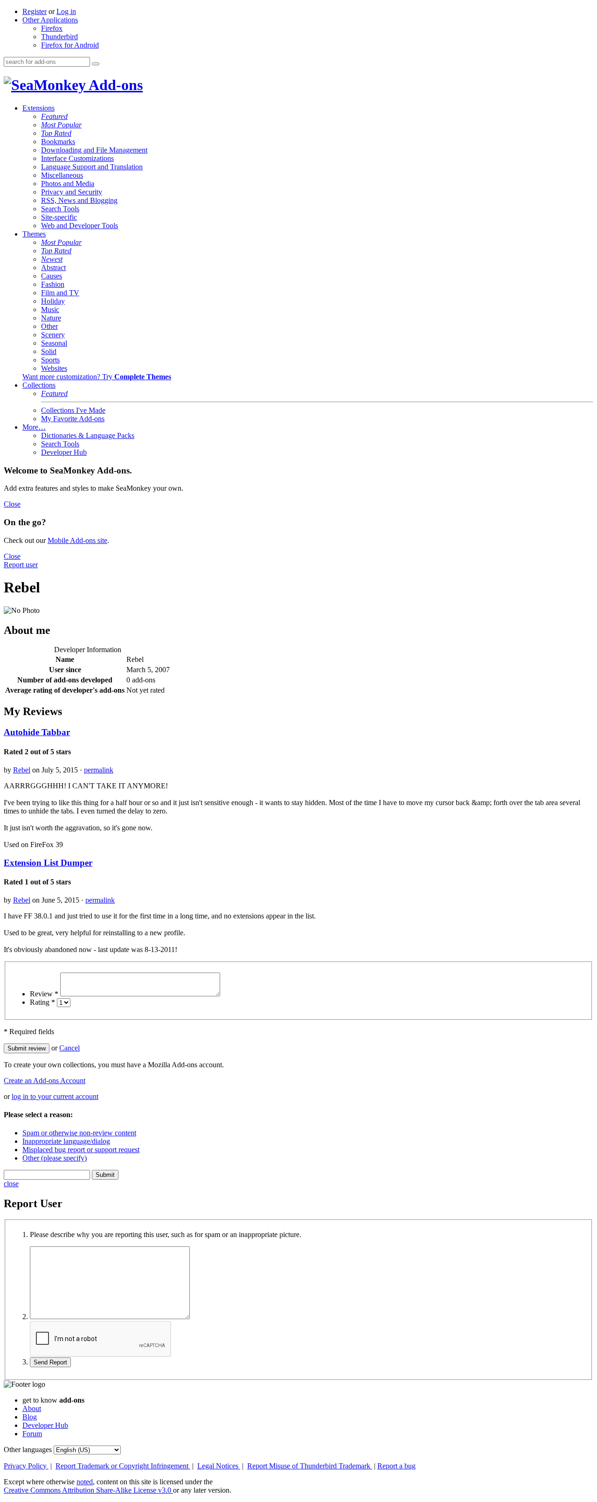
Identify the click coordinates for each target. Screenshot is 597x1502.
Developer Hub (64, 452)
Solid (48, 351)
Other (49, 326)
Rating (42, 1002)
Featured (54, 116)
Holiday (53, 301)
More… (34, 427)
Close (12, 504)
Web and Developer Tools (79, 225)
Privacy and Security (71, 192)
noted (84, 1482)
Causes (51, 276)
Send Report (50, 1362)
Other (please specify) (54, 1158)
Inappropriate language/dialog (66, 1141)
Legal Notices (218, 1466)
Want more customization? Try (96, 377)
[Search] (95, 64)
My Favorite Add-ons (72, 419)
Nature (51, 318)
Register (34, 11)
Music (50, 309)
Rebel (21, 770)
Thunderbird (59, 37)
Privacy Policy (26, 1466)
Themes (34, 234)
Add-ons (114, 84)
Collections (39, 385)
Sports (50, 360)
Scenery (53, 335)
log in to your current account (55, 1096)
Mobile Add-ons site (77, 540)
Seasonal (54, 343)
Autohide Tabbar (37, 732)
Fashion (52, 284)
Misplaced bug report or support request (80, 1150)
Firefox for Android (70, 45)
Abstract (53, 267)
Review (44, 994)
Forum (32, 1434)
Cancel (69, 1048)
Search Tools (60, 209)
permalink (98, 770)
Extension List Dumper (48, 863)
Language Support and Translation (92, 167)
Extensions (38, 108)
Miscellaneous (62, 175)
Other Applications (50, 20)
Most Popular (61, 125)
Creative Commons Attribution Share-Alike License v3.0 (88, 1490)
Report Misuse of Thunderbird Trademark (309, 1466)
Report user (21, 565)
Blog (29, 1417)
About (31, 1408)
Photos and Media (67, 184)
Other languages (28, 1449)
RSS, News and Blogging (79, 200)
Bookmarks (58, 142)
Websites (54, 368)
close (11, 1184)
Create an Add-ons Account (44, 1081)
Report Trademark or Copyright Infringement (123, 1466)
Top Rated (56, 133)
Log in (66, 11)
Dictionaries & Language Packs (87, 435)
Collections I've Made (73, 410)
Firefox (51, 28)
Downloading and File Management (94, 150)
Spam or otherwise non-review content (79, 1133)
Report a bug (396, 1466)
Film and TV (60, 293)
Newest (51, 259)
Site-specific (59, 217)
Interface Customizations (77, 158)
